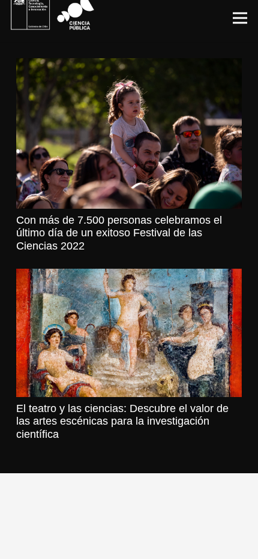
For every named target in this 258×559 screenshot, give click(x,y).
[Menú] (240, 18)
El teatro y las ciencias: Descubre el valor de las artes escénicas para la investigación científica (122, 421)
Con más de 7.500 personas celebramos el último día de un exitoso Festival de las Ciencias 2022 (119, 233)
